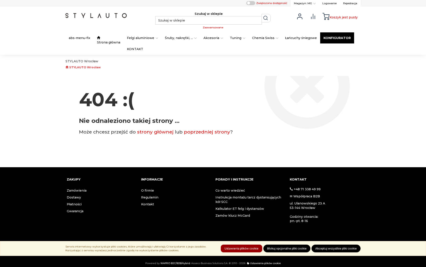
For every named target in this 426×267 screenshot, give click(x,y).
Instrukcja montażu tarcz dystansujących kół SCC (248, 199)
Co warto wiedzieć (230, 190)
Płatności (74, 204)
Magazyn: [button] (303, 3)
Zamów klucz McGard (232, 216)
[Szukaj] (266, 18)
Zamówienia (77, 190)
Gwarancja (75, 211)
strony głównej (155, 132)
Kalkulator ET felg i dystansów (239, 209)
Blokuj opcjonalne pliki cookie (287, 248)
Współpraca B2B (306, 196)
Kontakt (147, 204)
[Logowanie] (299, 16)
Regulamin (149, 197)
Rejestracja (350, 3)
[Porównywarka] (313, 16)
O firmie (147, 190)
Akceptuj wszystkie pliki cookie (336, 248)
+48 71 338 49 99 (307, 189)
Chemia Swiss (263, 38)
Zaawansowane (213, 27)
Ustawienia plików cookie (241, 248)
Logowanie (329, 3)
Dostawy (74, 197)
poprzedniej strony (207, 132)
